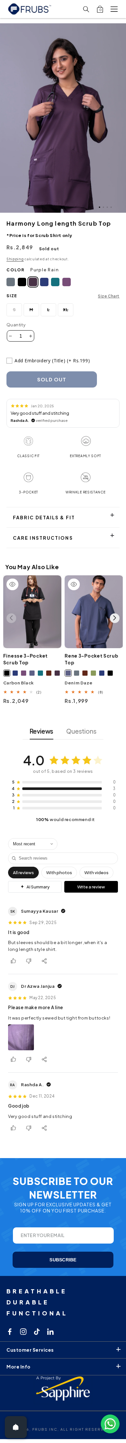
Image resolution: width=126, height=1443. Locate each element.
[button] (114, 9)
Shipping (15, 259)
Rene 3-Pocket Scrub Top (91, 659)
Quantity (16, 324)
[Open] (16, 1427)
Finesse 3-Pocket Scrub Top (25, 659)
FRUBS (40, 1429)
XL (68, 311)
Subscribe (62, 1259)
